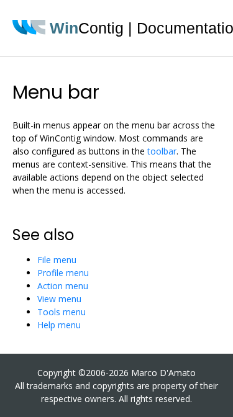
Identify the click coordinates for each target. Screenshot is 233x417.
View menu (59, 299)
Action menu (62, 286)
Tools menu (61, 312)
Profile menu (63, 273)
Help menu (59, 325)
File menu (56, 260)
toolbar (161, 151)
